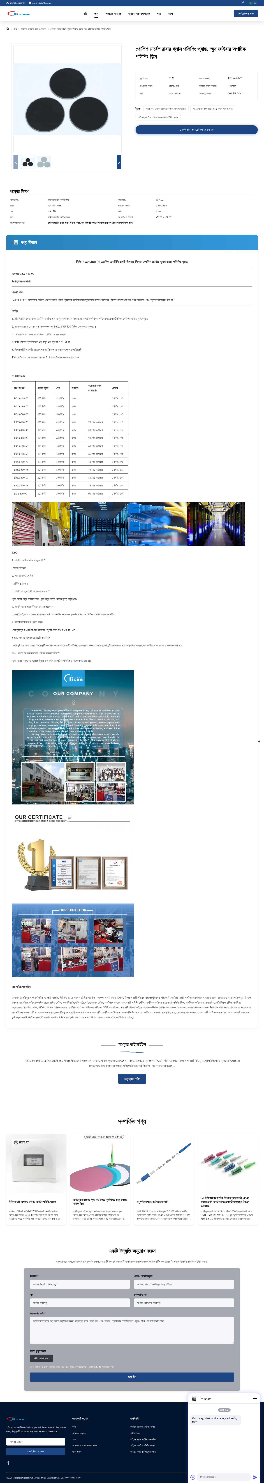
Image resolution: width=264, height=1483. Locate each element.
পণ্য (96, 13)
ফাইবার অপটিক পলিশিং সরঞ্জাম (33, 29)
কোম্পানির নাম (140, 1295)
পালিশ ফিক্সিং (135, 1433)
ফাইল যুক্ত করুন (38, 1351)
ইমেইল (34, 1276)
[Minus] (255, 1398)
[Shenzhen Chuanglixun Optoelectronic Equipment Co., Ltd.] (18, 13)
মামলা (170, 13)
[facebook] (8, 1463)
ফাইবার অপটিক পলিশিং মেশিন (142, 1427)
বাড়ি (85, 13)
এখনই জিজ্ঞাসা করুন (246, 13)
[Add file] (192, 1477)
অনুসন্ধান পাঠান (132, 1078)
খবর (159, 13)
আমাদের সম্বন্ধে (113, 13)
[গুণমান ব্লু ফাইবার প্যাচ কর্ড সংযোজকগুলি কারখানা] (164, 1163)
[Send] (255, 1477)
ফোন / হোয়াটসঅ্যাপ (143, 1276)
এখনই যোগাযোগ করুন (36, 1218)
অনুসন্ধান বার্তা (38, 1313)
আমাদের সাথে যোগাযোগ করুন (84, 1445)
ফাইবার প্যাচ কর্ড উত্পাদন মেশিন (143, 1439)
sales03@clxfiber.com (41, 3)
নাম (31, 1295)
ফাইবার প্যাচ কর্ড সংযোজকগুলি (143, 1451)
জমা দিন (132, 1377)
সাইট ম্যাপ (76, 1451)
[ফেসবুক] (259, 741)
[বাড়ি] (7, 29)
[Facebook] (243, 3)
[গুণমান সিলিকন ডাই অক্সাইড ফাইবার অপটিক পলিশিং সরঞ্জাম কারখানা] (36, 1163)
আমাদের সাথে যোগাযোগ (139, 13)
